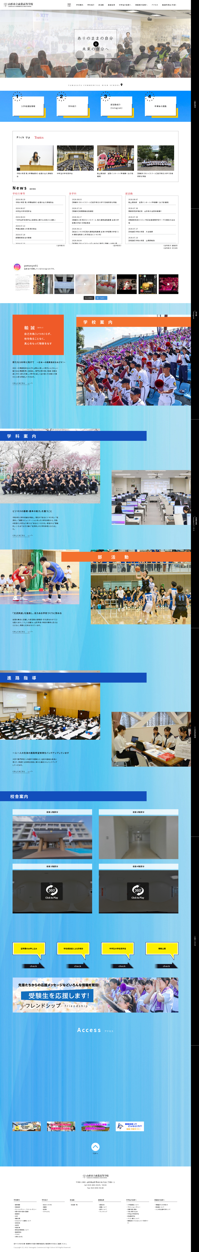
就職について (103, 1207)
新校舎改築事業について (22, 1230)
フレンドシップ (103, 1211)
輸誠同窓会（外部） (169, 5)
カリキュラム (46, 1211)
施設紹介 (17, 1214)
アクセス (155, 5)
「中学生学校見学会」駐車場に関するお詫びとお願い (36, 220)
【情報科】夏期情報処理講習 (82, 211)
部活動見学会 (131, 1216)
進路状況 (101, 1205)
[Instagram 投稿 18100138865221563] (43, 284)
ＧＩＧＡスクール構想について (23, 1221)
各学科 (73, 193)
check (33, 966)
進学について (103, 1209)
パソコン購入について (133, 1218)
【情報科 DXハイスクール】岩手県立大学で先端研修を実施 (94, 202)
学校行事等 (19, 193)
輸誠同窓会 (18, 1232)
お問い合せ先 (18, 1236)
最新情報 (17, 1205)
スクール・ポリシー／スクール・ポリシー (26, 1209)
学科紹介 (45, 1200)
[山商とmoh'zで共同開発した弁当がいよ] (148, 284)
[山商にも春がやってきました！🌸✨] (85, 284)
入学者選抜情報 (195, 732)
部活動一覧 (74, 1205)
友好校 (17, 1225)
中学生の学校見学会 (24, 211)
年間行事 (17, 1227)
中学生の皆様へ (131, 1200)
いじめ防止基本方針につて (163, 1209)
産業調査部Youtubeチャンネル (195, 524)
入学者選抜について (133, 1205)
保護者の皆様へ (159, 1200)
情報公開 (17, 1218)
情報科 (45, 1207)
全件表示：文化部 (170, 248)
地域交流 (17, 1223)
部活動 (101, 5)
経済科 (45, 1209)
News (20, 188)
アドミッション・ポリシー (133, 1207)
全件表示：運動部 (170, 245)
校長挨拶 (17, 1207)
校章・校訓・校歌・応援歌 (21, 1211)
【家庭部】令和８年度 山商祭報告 (141, 240)
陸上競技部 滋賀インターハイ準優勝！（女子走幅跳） (148, 202)
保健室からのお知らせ (162, 1205)
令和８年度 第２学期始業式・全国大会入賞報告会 (35, 202)
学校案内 (17, 1200)
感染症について (160, 1207)
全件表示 (61, 245)
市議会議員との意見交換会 (26, 229)
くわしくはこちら (19, 535)
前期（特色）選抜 (131, 1209)
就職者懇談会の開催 (24, 237)
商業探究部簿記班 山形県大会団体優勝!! (145, 211)
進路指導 (101, 1200)
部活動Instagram (195, 315)
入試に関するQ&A (132, 1211)
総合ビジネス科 (47, 1205)
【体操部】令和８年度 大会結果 (140, 231)
